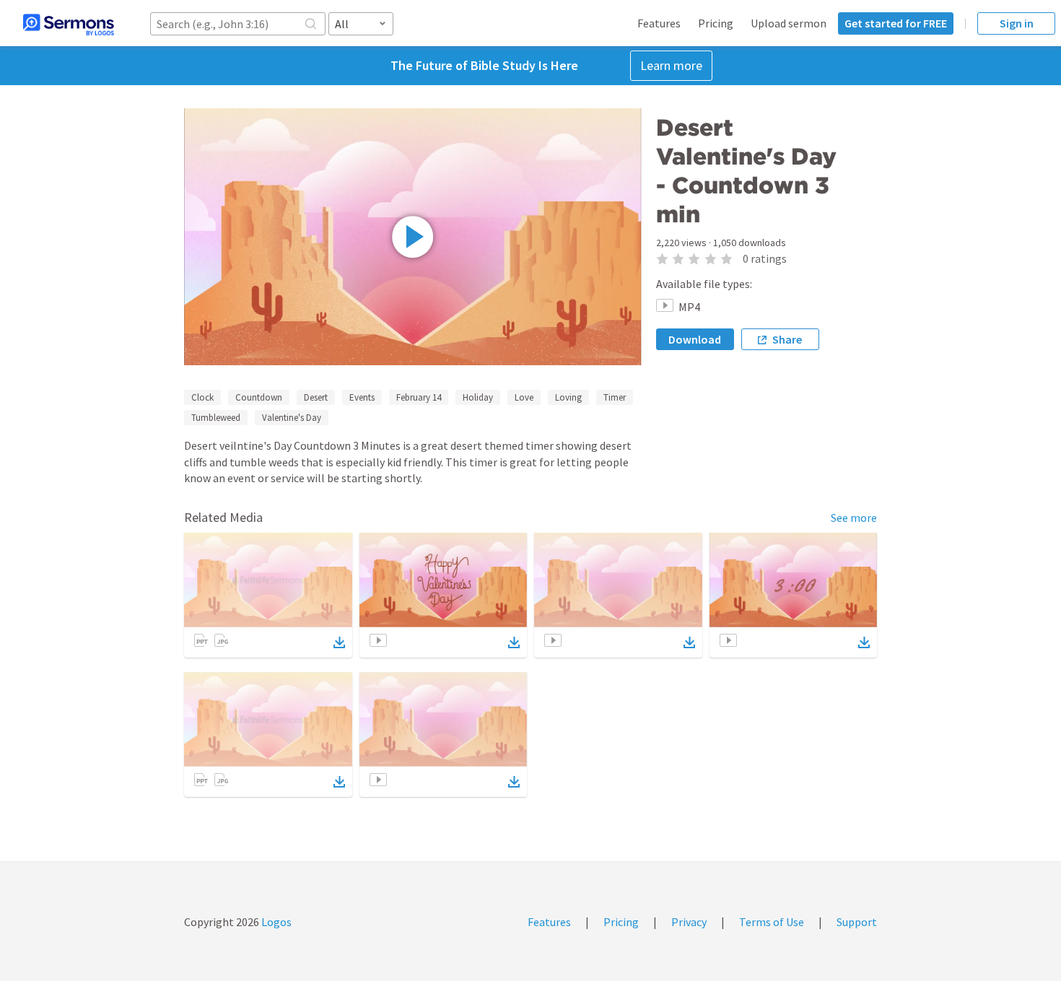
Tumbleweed (215, 417)
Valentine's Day (291, 417)
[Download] (339, 642)
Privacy (689, 922)
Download (694, 339)
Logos (275, 922)
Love (524, 397)
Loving (568, 397)
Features (659, 23)
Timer (614, 397)
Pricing (715, 23)
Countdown (258, 397)
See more (854, 517)
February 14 (418, 397)
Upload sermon (788, 23)
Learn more (671, 65)
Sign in (1017, 23)
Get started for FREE (895, 23)
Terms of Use (771, 922)
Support (857, 922)
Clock (202, 397)
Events (362, 397)
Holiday (478, 397)
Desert (316, 397)
